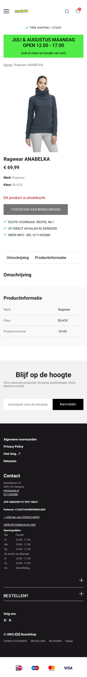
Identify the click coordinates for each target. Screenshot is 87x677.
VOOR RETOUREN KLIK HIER (19, 524)
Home (8, 65)
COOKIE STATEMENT (15, 641)
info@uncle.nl (11, 490)
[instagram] (10, 621)
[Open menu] (6, 11)
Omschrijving (18, 257)
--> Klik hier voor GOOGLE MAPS (21, 517)
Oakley (69, 641)
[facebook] (5, 621)
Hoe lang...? (12, 454)
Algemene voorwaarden (20, 439)
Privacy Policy (13, 447)
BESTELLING (38, 641)
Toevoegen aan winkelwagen (36, 209)
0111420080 (11, 494)
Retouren (10, 461)
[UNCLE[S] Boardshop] (21, 11)
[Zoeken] (66, 11)
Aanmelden (68, 404)
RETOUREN (55, 641)
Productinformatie (50, 257)
